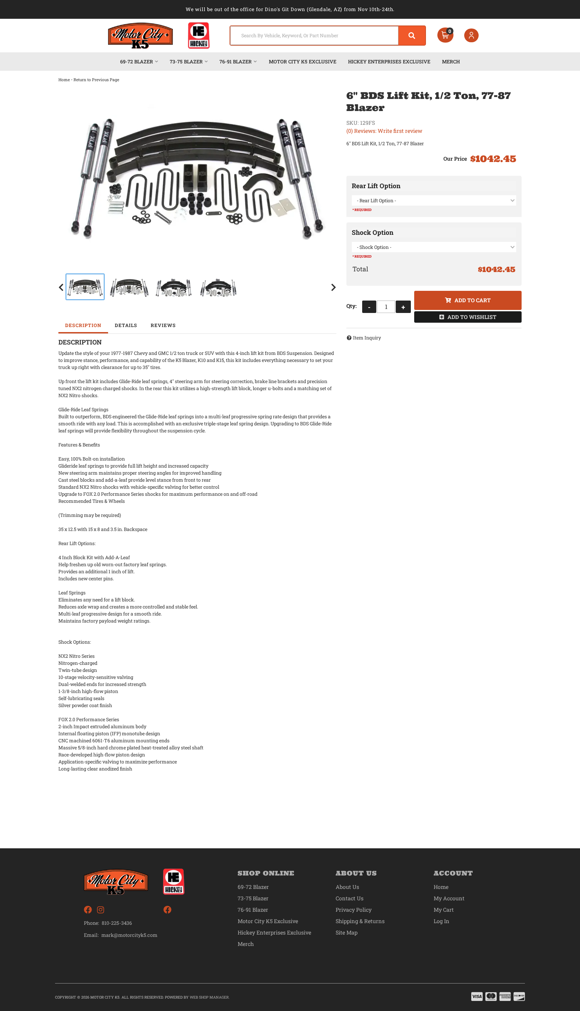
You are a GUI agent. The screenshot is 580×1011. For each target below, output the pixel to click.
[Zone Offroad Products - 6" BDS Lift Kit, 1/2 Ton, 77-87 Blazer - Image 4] (218, 286)
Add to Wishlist (471, 316)
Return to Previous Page (96, 79)
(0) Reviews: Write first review (384, 130)
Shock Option (372, 232)
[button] (328, 35)
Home (64, 79)
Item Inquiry (367, 337)
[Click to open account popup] (471, 35)
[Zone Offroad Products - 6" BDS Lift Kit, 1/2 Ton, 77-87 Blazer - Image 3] (174, 286)
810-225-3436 (117, 923)
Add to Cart (472, 300)
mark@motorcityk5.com (129, 935)
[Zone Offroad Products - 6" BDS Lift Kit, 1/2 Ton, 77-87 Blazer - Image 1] (85, 286)
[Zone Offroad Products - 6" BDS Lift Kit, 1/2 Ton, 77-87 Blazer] (197, 172)
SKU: (352, 122)
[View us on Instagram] (100, 910)
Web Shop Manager (209, 997)
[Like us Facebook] (88, 910)
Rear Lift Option (376, 185)
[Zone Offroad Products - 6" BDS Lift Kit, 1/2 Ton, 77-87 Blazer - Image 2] (129, 286)
